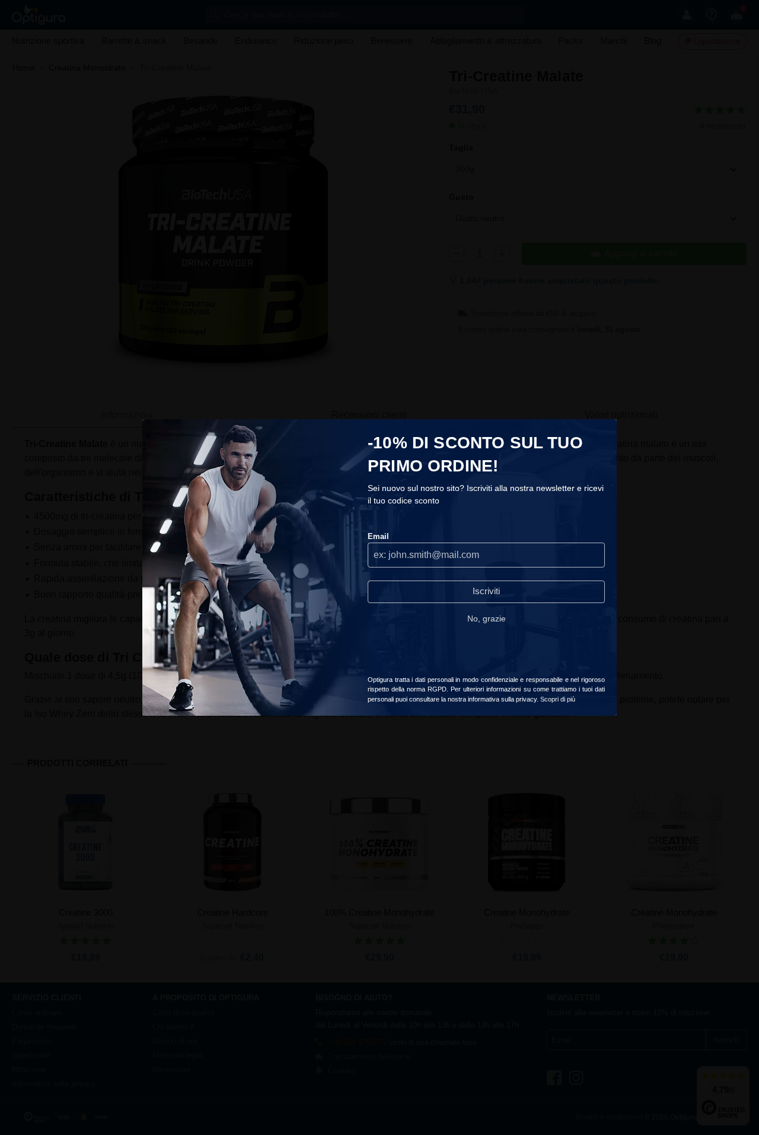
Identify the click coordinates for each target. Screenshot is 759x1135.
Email (378, 536)
